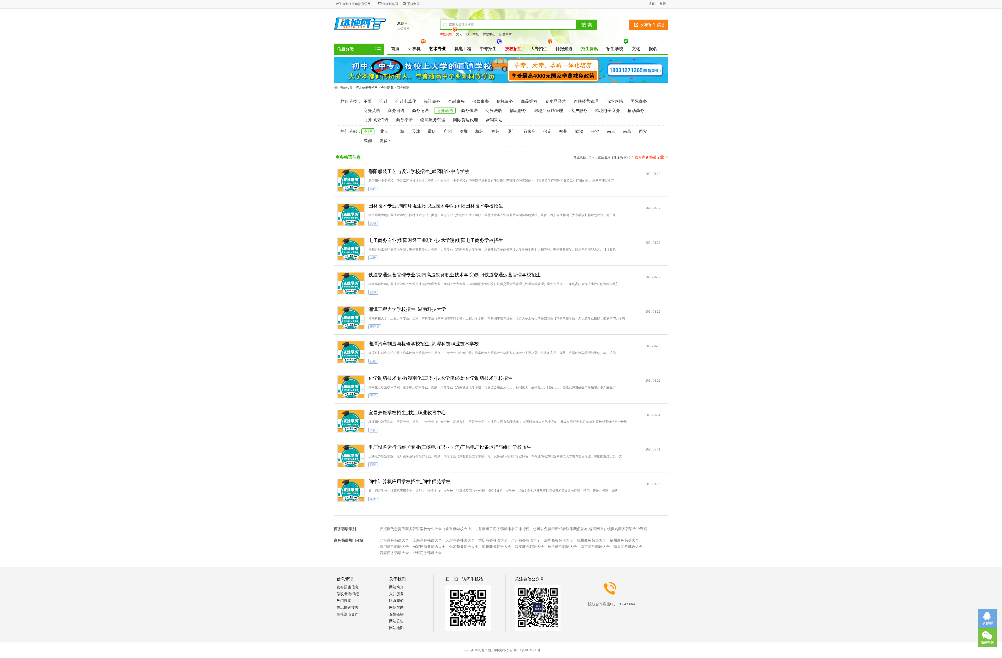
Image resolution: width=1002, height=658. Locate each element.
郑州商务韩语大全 (496, 547)
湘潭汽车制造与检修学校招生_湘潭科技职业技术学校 (423, 343)
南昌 (627, 131)
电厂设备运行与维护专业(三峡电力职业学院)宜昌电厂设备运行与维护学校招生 (449, 447)
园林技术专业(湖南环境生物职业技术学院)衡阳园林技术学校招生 (435, 206)
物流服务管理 (432, 119)
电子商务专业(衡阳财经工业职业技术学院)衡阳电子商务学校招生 (435, 240)
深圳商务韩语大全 (558, 540)
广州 (448, 131)
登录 (663, 4)
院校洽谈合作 (348, 614)
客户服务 (579, 110)
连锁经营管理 (586, 101)
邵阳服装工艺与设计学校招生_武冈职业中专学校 (418, 171)
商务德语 (420, 110)
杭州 (479, 131)
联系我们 (396, 601)
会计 (383, 101)
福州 (495, 131)
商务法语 (493, 110)
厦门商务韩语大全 (394, 547)
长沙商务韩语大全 (562, 547)
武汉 (579, 131)
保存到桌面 (390, 4)
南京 (611, 131)
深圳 (464, 131)
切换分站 (403, 28)
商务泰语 (404, 119)
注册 (652, 4)
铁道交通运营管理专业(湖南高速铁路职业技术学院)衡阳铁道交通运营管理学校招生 (454, 274)
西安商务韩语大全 (394, 553)
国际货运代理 (465, 119)
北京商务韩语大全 (394, 540)
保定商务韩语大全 (463, 547)
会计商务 (387, 88)
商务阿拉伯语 (376, 119)
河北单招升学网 (367, 88)
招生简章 (505, 34)
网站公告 (396, 621)
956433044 (627, 604)
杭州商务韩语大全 (591, 540)
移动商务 (636, 110)
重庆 (432, 131)
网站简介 (396, 587)
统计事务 (432, 101)
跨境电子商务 (607, 110)
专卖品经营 (555, 101)
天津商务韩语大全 (460, 540)
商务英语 (371, 110)
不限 (367, 101)
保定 (547, 131)
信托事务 (505, 101)
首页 (395, 48)
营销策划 (494, 119)
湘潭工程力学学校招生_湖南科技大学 (407, 309)
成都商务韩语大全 (427, 553)
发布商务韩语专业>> (651, 157)
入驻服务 (396, 594)
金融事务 (456, 101)
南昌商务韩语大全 (628, 547)
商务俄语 (469, 110)
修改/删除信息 (348, 594)
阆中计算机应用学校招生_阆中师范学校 (409, 481)
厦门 (511, 131)
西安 (643, 131)
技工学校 (472, 34)
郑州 (563, 131)
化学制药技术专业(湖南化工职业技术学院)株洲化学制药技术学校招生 (440, 378)
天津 (416, 131)
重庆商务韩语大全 (493, 540)
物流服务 (518, 110)
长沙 (595, 131)
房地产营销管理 (548, 110)
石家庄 (529, 131)
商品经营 (529, 101)
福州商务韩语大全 (624, 540)
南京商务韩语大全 (595, 547)
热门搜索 (344, 601)
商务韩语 (403, 88)
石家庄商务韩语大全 (429, 547)
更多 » (385, 140)
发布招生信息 (652, 24)
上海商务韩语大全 (427, 540)
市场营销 (614, 101)
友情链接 (396, 614)
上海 (400, 131)
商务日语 (396, 110)
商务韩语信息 (348, 157)
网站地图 (396, 628)
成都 (367, 140)
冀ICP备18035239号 (527, 650)
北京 (384, 131)
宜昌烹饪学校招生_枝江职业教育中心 (407, 412)
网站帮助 (396, 607)
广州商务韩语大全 (525, 540)
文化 (459, 34)
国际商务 (638, 101)
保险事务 (480, 101)
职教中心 (489, 34)
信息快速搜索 (348, 607)
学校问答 (446, 34)
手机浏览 (413, 4)
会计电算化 (405, 101)
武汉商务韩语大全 (529, 547)
